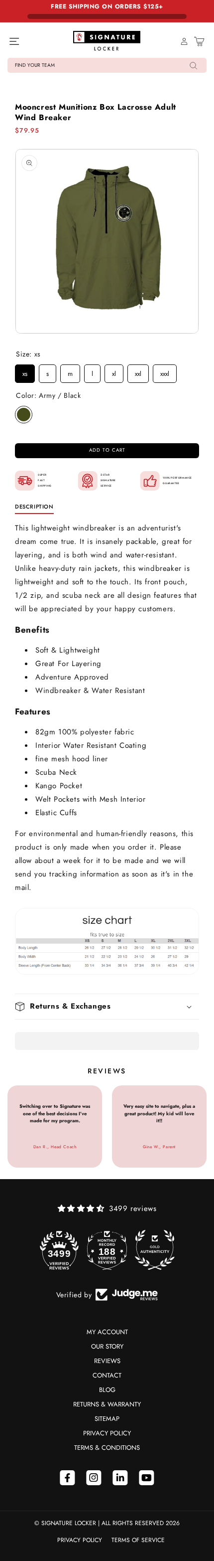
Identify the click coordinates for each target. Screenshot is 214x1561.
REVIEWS (107, 1361)
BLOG (107, 1389)
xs (25, 371)
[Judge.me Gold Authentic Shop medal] (155, 1250)
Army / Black (23, 414)
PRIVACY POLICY (107, 1433)
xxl (138, 371)
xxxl (165, 371)
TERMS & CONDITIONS (107, 1447)
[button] (107, 65)
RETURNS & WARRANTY (107, 1404)
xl (114, 371)
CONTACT (107, 1375)
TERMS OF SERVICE (138, 1540)
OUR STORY (107, 1346)
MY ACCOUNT (107, 1332)
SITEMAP (107, 1418)
